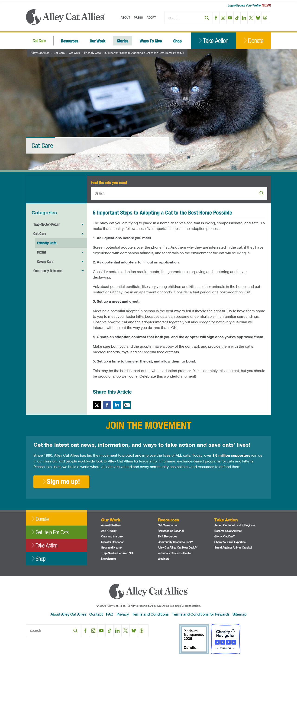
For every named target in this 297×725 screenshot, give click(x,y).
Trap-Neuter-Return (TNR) (117, 553)
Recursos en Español (171, 531)
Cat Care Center (168, 525)
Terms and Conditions (150, 614)
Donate (255, 40)
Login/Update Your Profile (244, 5)
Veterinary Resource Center (174, 553)
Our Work (97, 40)
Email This (127, 405)
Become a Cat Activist (228, 531)
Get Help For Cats (52, 532)
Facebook (216, 18)
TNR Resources (167, 536)
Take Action (215, 40)
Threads (265, 18)
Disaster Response (112, 542)
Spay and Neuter (111, 547)
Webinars (163, 558)
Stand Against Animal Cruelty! (233, 547)
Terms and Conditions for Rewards (200, 614)
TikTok (237, 18)
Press (138, 17)
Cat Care (39, 40)
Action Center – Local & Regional (234, 525)
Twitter (97, 405)
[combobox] (189, 18)
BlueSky (258, 18)
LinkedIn (244, 18)
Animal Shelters (111, 525)
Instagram (223, 18)
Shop (177, 40)
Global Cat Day (224, 536)
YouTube (230, 18)
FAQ (109, 614)
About (125, 17)
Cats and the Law (112, 536)
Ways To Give (151, 40)
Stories (122, 40)
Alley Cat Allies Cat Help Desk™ (177, 547)
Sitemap (239, 614)
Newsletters (108, 558)
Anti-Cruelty (108, 531)
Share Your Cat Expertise (229, 542)
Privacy (122, 614)
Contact (96, 614)
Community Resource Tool (175, 542)
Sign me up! (63, 481)
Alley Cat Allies (40, 53)
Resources (69, 40)
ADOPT (151, 17)
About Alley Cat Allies (68, 614)
